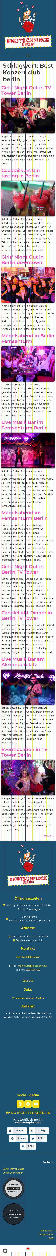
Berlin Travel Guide (13, 1169)
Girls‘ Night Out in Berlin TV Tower (22, 569)
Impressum (47, 1230)
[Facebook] (28, 1104)
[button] (28, 55)
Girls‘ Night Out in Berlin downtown (22, 259)
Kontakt (28, 948)
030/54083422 (33, 970)
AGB (51, 1238)
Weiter (49, 836)
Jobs (28, 989)
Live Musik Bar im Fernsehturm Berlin (24, 424)
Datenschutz (46, 1234)
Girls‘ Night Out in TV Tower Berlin (26, 90)
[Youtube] (35, 1104)
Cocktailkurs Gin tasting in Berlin (20, 173)
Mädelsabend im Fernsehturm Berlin (24, 515)
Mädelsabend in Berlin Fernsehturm (27, 338)
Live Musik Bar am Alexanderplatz (23, 661)
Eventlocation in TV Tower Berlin (24, 752)
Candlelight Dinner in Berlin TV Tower (26, 615)
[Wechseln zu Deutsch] (28, 1248)
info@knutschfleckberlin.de (32, 966)
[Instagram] (20, 1104)
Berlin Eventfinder (13, 1173)
